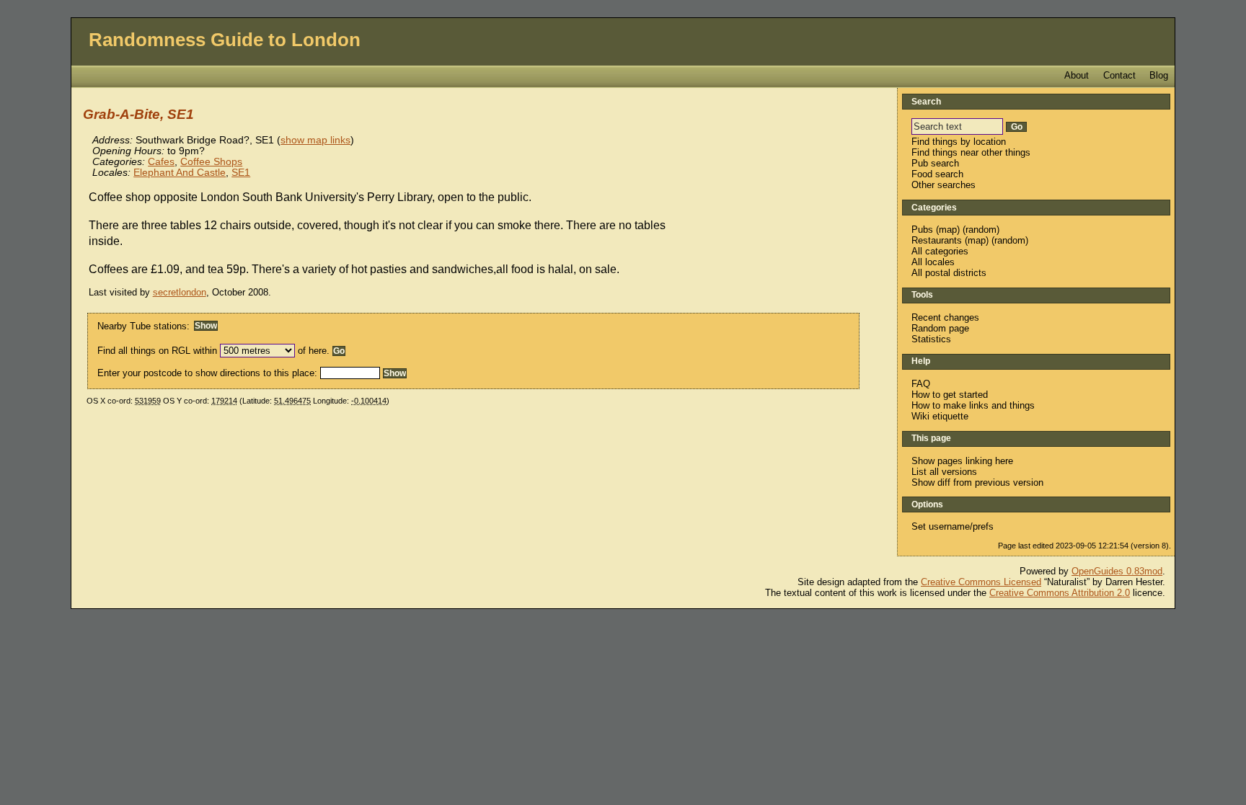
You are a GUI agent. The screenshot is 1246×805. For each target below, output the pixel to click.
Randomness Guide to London (225, 40)
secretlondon (179, 292)
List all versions (944, 471)
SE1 (240, 172)
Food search (937, 174)
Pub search (935, 163)
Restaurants (936, 240)
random (981, 229)
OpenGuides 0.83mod (1117, 571)
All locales (933, 262)
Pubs (922, 229)
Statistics (931, 339)
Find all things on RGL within (157, 350)
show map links (315, 140)
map (948, 229)
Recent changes (945, 317)
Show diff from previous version (977, 482)
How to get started (949, 394)
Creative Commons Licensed (981, 582)
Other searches (943, 184)
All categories (939, 251)
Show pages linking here (962, 460)
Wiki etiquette (939, 416)
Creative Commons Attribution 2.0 (1059, 592)
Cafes (161, 161)
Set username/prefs (952, 526)
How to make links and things (973, 405)
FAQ (920, 383)
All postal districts (948, 272)
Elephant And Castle (179, 172)
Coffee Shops (211, 161)
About (1076, 75)
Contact (1119, 75)
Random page (940, 328)
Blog (1158, 75)
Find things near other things (970, 152)
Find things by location (958, 141)
